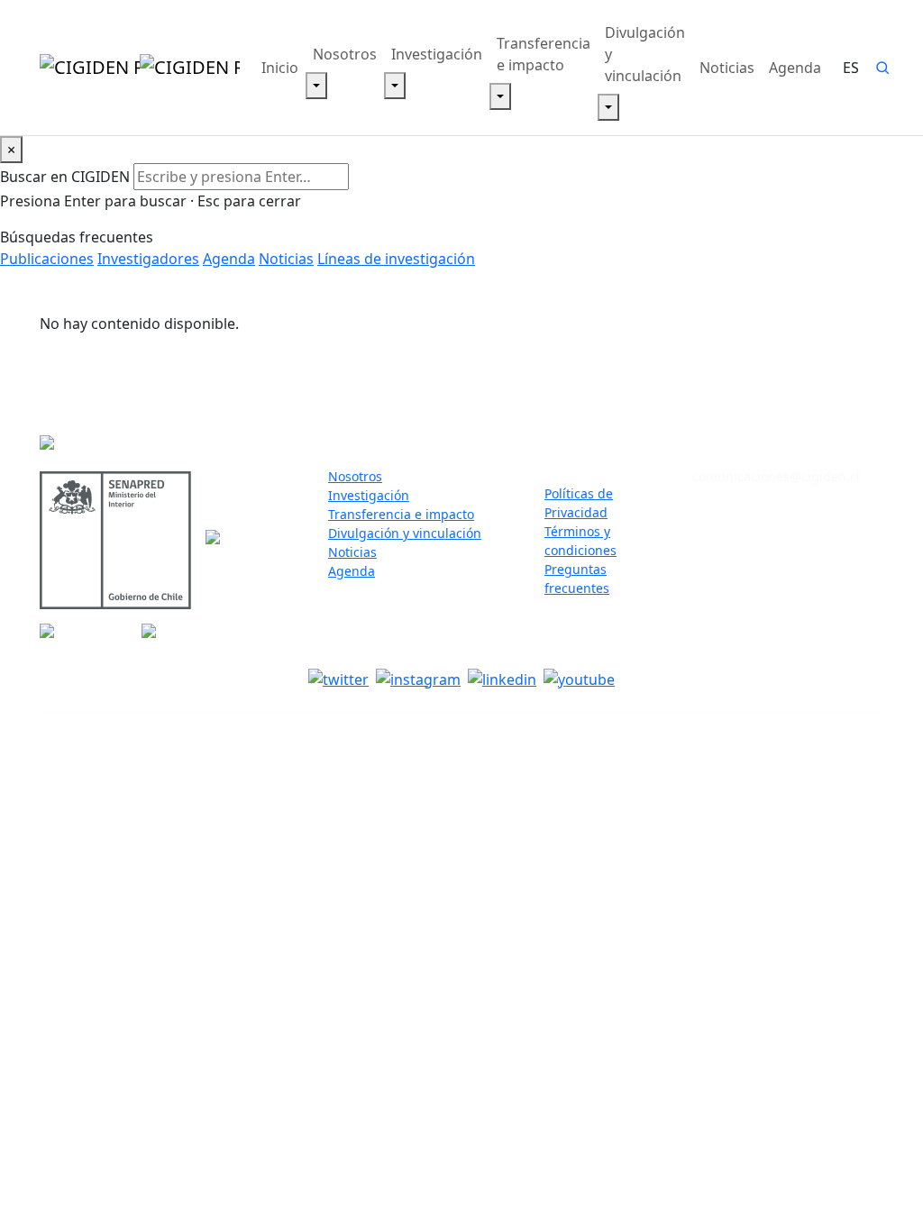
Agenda (795, 68)
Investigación (436, 54)
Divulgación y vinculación (645, 54)
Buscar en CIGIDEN (65, 177)
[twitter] (338, 678)
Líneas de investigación (396, 259)
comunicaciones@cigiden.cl (776, 476)
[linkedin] (502, 678)
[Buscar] (882, 68)
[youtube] (579, 678)
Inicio (279, 68)
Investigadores (148, 259)
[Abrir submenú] (316, 85)
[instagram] (418, 678)
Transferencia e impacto (543, 54)
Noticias (726, 68)
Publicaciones (47, 259)
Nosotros (345, 54)
